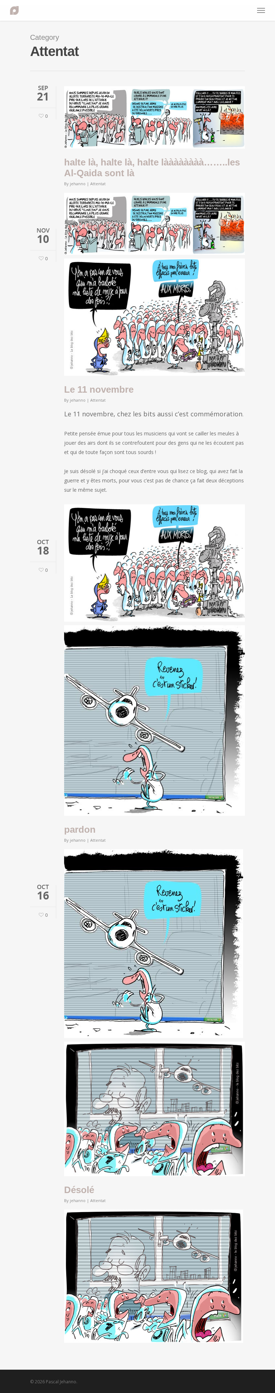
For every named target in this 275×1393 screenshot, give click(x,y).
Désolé (79, 1189)
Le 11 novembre (99, 389)
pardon (80, 829)
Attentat (98, 183)
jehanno (78, 183)
